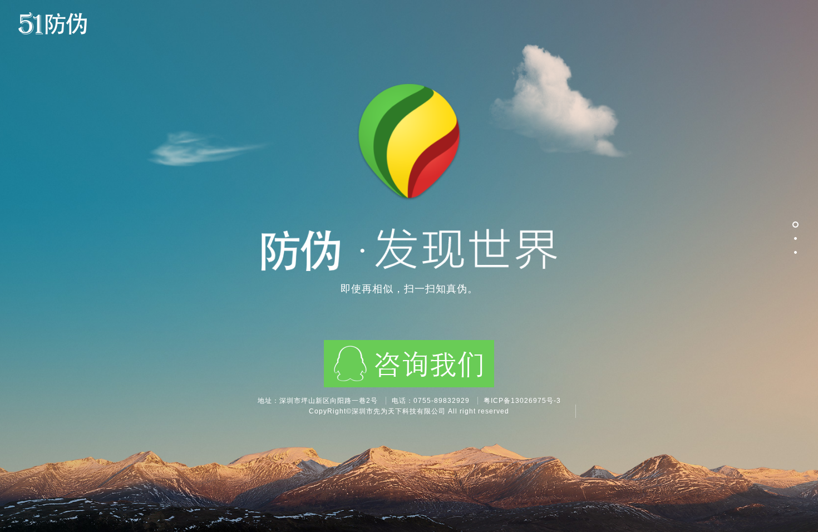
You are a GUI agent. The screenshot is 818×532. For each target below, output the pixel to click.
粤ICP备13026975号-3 (522, 401)
